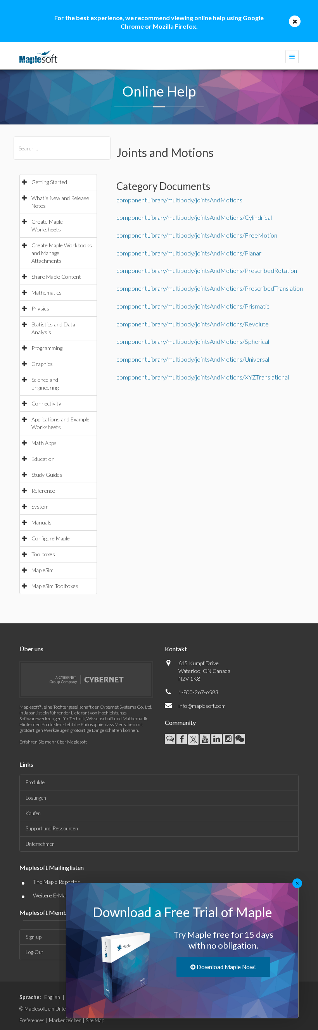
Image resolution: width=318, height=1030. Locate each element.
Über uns (31, 648)
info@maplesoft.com (202, 705)
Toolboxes (43, 554)
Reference (43, 490)
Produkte (35, 782)
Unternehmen (40, 844)
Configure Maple (50, 538)
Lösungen (36, 798)
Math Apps (44, 443)
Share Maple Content (56, 276)
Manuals (41, 522)
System (39, 506)
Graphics (42, 364)
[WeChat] (240, 739)
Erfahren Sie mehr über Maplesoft (53, 742)
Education (43, 458)
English (52, 997)
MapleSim (42, 570)
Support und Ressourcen (52, 828)
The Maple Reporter (56, 881)
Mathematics (46, 292)
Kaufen (33, 813)
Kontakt (176, 648)
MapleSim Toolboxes (54, 586)
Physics (40, 308)
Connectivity (46, 403)
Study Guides (46, 474)
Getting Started (49, 182)
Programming (46, 348)
